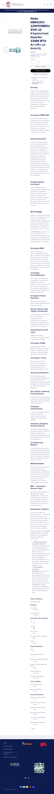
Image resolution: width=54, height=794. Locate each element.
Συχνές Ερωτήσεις (7, 746)
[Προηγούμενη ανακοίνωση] (2, 10)
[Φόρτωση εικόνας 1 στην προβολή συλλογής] (6, 50)
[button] (2, 4)
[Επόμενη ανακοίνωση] (51, 10)
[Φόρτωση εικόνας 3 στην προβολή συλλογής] (18, 50)
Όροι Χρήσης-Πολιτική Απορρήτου (8, 753)
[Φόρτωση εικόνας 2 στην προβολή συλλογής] (12, 50)
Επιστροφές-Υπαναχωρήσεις (10, 757)
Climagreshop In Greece (12, 789)
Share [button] (33, 728)
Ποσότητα (32, 59)
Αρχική (5, 743)
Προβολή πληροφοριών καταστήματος (37, 83)
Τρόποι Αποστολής (7, 749)
